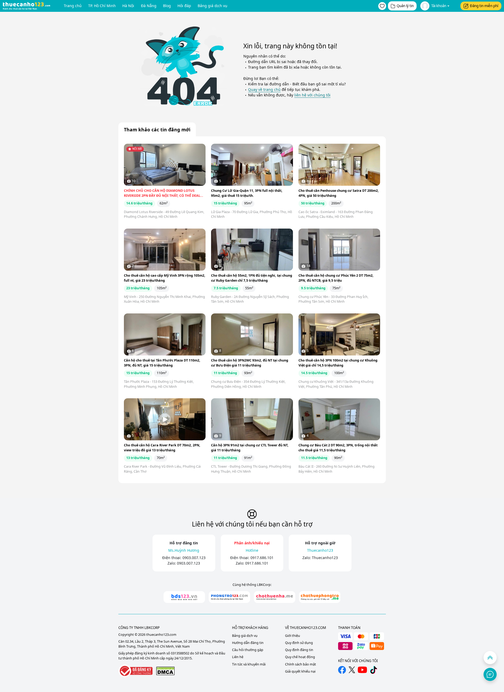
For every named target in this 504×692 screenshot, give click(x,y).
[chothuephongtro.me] (319, 597)
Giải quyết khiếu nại (300, 671)
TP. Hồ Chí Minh (102, 5)
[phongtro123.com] (229, 597)
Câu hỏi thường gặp (247, 650)
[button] (382, 6)
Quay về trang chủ (264, 89)
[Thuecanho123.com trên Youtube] (362, 669)
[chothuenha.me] (274, 597)
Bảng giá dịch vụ (212, 5)
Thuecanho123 (325, 557)
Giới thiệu (292, 635)
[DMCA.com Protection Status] (165, 671)
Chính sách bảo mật (300, 664)
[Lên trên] (490, 657)
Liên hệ (237, 657)
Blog (167, 5)
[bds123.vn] (184, 597)
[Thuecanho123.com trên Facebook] (342, 670)
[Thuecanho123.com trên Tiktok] (373, 670)
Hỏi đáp (184, 5)
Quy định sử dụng (299, 643)
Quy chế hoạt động (300, 657)
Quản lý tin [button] (405, 5)
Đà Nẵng (148, 5)
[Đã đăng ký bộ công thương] (135, 670)
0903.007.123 (194, 557)
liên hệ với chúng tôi (312, 94)
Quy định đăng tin (299, 650)
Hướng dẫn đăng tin (248, 643)
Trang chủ (73, 5)
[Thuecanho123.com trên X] (352, 670)
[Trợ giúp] (490, 674)
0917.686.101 (262, 557)
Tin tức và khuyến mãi (249, 664)
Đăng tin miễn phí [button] (484, 5)
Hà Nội (128, 5)
